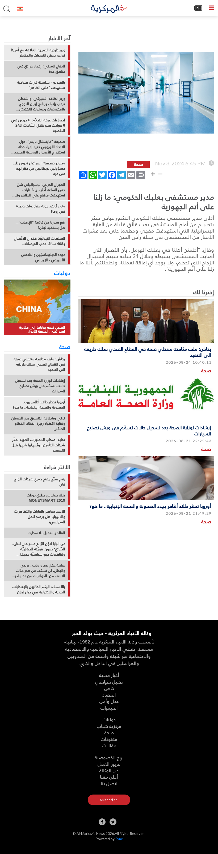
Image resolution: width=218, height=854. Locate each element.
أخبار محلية (109, 675)
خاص (109, 688)
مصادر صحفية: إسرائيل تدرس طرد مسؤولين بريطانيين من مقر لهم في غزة (39, 168)
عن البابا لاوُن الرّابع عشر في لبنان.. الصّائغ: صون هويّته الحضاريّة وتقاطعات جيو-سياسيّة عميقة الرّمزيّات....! (38, 549)
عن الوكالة (109, 770)
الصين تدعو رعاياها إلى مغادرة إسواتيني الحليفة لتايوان (42, 329)
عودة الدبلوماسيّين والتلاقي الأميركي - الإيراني (43, 257)
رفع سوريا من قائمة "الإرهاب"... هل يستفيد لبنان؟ (40, 225)
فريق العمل (109, 763)
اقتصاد (109, 694)
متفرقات (109, 739)
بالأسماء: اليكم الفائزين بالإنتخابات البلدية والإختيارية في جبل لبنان (38, 589)
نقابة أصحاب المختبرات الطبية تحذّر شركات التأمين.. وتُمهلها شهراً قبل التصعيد (38, 445)
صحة (206, 370)
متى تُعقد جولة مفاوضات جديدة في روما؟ (40, 208)
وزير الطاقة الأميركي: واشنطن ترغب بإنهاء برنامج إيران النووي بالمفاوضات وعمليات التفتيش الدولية (41, 104)
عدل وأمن (109, 701)
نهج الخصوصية (109, 757)
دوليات (62, 272)
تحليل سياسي (109, 681)
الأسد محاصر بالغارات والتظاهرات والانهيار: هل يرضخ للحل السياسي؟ (39, 517)
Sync (119, 839)
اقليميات (109, 707)
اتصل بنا (109, 783)
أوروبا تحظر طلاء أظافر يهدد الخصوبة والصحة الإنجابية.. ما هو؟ (150, 505)
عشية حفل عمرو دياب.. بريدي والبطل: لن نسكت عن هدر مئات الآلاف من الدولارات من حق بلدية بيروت (39, 570)
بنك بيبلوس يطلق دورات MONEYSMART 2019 (46, 497)
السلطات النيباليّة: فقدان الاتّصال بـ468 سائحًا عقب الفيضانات (39, 241)
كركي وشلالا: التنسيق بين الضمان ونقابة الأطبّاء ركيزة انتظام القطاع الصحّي (38, 423)
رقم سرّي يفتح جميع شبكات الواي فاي (39, 481)
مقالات (109, 745)
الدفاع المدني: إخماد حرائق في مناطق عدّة (41, 68)
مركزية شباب (109, 726)
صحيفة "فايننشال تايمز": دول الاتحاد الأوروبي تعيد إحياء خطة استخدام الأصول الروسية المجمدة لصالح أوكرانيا (39, 147)
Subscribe (109, 800)
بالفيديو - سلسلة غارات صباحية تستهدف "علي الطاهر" (41, 85)
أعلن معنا (109, 776)
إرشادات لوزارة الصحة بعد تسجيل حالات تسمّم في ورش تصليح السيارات (149, 430)
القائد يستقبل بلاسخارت (46, 532)
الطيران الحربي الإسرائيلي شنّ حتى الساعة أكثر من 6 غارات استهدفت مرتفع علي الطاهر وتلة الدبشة (39, 190)
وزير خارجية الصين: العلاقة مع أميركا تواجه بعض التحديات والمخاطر (38, 52)
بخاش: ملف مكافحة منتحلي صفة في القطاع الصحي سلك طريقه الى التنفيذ (147, 351)
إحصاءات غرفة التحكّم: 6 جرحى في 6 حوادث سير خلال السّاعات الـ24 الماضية (38, 125)
